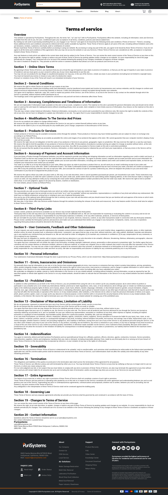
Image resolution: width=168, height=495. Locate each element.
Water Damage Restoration (69, 466)
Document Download (93, 461)
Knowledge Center (92, 458)
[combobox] (58, 4)
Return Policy (90, 469)
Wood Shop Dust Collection (69, 477)
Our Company (64, 447)
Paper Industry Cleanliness (69, 484)
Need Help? (28, 470)
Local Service (64, 458)
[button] (144, 11)
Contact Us (63, 451)
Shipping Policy (91, 465)
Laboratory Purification (67, 474)
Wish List (27, 475)
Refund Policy (31, 136)
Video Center (90, 454)
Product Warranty (91, 447)
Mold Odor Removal (66, 470)
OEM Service (63, 454)
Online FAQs (46, 475)
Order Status (47, 470)
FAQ (87, 451)
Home (16, 18)
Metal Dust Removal (66, 481)
